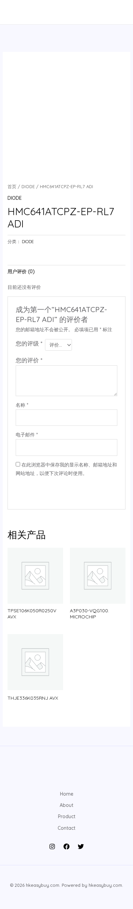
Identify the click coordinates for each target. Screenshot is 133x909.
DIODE (28, 186)
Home (66, 794)
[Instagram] (52, 846)
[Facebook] (66, 846)
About (66, 805)
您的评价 (29, 360)
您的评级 (29, 343)
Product (66, 816)
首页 (12, 186)
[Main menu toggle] (15, 12)
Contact (66, 828)
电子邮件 (27, 435)
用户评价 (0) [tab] (21, 271)
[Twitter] (81, 846)
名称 (22, 405)
